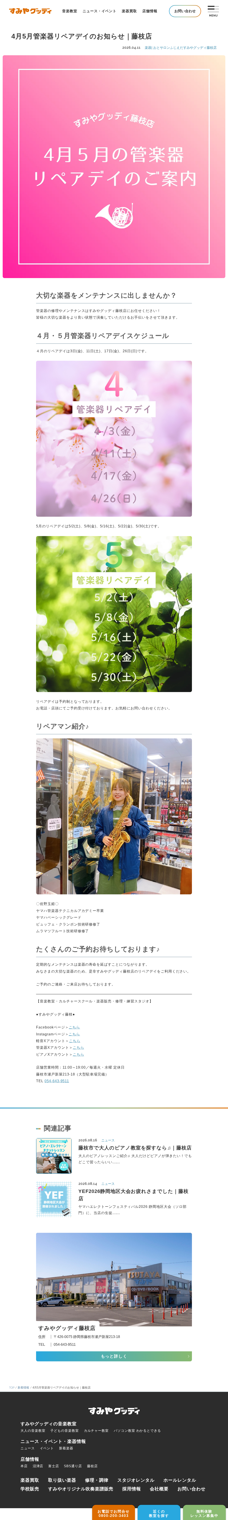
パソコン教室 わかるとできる (137, 1430)
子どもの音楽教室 (64, 1430)
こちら (74, 1027)
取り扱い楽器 (62, 1480)
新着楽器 (66, 1448)
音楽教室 (69, 11)
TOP (11, 1387)
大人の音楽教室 (32, 1430)
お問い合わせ (191, 1488)
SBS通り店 (73, 1466)
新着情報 (23, 1387)
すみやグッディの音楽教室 (48, 1423)
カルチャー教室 (96, 1430)
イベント (47, 1448)
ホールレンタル (179, 1480)
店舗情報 (149, 11)
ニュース (27, 1448)
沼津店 (38, 1466)
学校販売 (29, 1488)
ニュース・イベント (100, 11)
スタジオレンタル (136, 1480)
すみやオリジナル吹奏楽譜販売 (80, 1488)
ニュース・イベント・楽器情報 (53, 1441)
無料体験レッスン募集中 (204, 1514)
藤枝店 (92, 1466)
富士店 (53, 1466)
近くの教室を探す (159, 1514)
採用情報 (131, 1488)
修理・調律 (96, 1480)
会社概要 (159, 1488)
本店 (24, 1466)
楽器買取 (129, 11)
